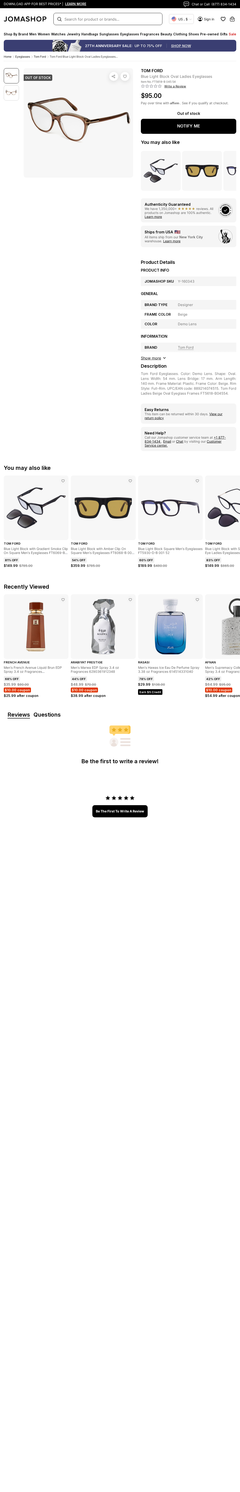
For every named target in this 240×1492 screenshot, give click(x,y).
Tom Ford (40, 56)
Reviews (19, 715)
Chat (179, 441)
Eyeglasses (22, 56)
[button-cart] (232, 19)
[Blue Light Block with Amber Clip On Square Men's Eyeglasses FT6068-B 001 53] (130, 480)
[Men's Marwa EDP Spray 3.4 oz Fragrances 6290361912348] (130, 599)
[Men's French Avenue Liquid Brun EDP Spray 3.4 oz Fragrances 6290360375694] (63, 599)
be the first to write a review (120, 811)
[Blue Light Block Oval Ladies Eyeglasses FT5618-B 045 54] (124, 76)
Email (167, 441)
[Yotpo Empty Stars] (151, 86)
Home (7, 56)
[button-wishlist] (223, 19)
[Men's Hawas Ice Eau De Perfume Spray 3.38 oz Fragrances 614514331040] (197, 599)
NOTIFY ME (188, 125)
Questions (47, 715)
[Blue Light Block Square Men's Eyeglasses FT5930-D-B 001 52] (197, 480)
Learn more (153, 217)
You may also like (160, 142)
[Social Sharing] (113, 76)
